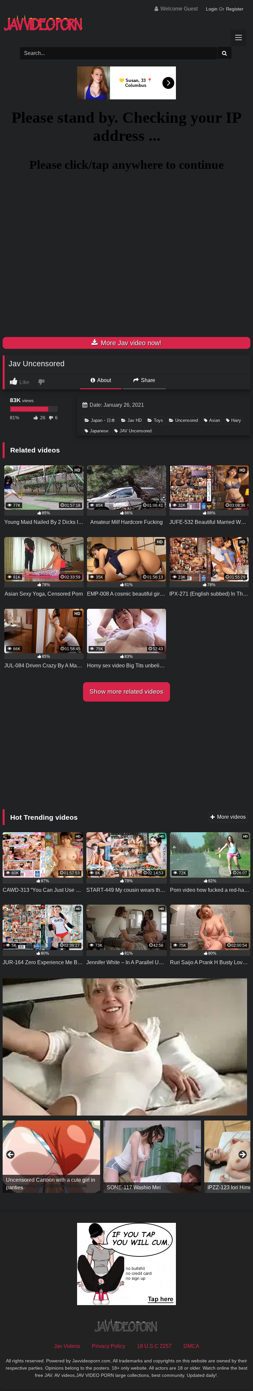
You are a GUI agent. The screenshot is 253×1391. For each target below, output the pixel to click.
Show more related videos (126, 691)
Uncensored (186, 420)
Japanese (99, 430)
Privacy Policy (108, 1346)
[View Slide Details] (51, 1157)
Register (234, 9)
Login (211, 9)
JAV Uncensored (136, 430)
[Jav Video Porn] (126, 25)
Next (242, 1155)
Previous (11, 1155)
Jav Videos (67, 1346)
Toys (158, 420)
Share (147, 380)
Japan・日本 (103, 420)
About (103, 380)
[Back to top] (232, 1371)
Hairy (236, 420)
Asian (214, 420)
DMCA (191, 1346)
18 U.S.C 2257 (154, 1346)
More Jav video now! (130, 343)
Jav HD (134, 420)
